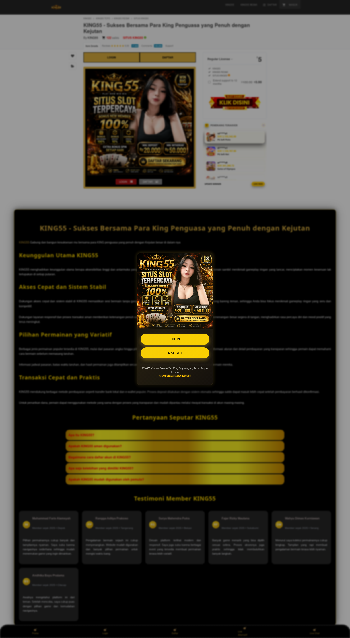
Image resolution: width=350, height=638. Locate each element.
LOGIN (175, 339)
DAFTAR (175, 352)
